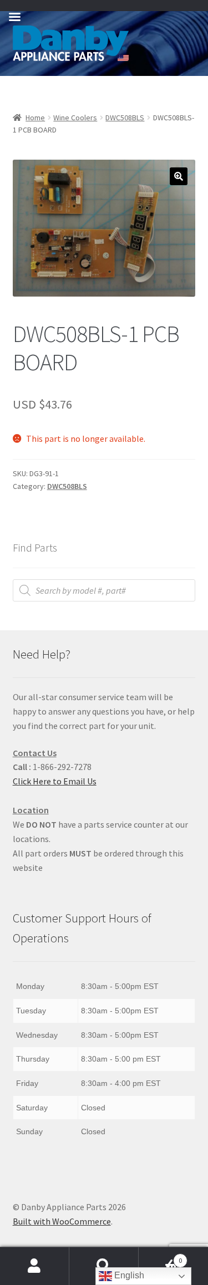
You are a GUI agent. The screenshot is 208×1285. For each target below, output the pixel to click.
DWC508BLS (124, 118)
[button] (178, 176)
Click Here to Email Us (55, 781)
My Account (34, 1266)
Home (35, 118)
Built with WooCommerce (62, 1221)
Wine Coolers (75, 118)
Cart (160, 1256)
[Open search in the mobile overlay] (104, 590)
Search (104, 1266)
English (128, 1275)
